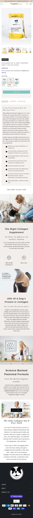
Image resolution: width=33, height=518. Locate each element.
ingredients (13, 101)
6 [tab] (19, 268)
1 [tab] (7, 268)
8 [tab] (24, 268)
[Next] (30, 26)
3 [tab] (11, 268)
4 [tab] (14, 268)
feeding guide (21, 101)
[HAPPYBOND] (16, 4)
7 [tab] (21, 268)
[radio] (4, 82)
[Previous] (3, 26)
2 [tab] (9, 268)
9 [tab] (26, 268)
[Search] (27, 4)
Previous (2, 260)
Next (31, 260)
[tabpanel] (14, 260)
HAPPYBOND (18, 514)
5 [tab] (16, 268)
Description (5, 101)
